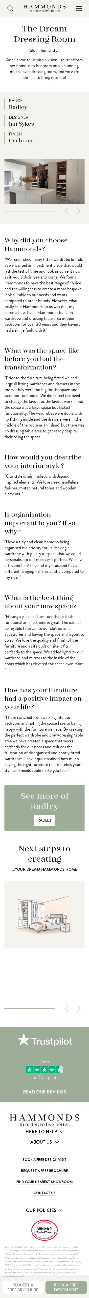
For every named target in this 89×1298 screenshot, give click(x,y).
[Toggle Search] (10, 8)
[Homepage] (44, 8)
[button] (79, 8)
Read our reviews (44, 1092)
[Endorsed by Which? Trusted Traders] (44, 1230)
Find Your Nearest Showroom (44, 1181)
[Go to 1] (29, 211)
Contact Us (45, 1192)
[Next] (79, 211)
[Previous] (67, 211)
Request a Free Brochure (44, 1170)
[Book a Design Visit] (44, 941)
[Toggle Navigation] (79, 8)
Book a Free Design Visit (44, 1159)
